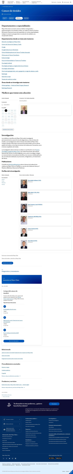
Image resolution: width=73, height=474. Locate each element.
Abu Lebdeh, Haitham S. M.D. (34, 180)
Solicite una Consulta (7, 14)
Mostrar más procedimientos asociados (10, 376)
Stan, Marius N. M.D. (32, 240)
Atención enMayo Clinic (26, 18)
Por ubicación (4, 102)
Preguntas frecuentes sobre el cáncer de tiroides (12, 358)
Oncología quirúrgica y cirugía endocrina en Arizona (15, 66)
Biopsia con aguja (5, 367)
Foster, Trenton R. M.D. (33, 228)
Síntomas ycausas (5, 18)
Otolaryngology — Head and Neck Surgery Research (15, 85)
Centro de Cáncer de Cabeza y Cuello (11, 44)
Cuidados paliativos (6, 370)
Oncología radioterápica (8, 68)
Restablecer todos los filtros (8, 129)
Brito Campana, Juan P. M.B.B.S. (35, 204)
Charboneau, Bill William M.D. (34, 216)
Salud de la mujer (6, 76)
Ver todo (3, 184)
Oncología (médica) (7, 63)
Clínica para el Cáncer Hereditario (10, 55)
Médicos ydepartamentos (19, 18)
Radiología (4, 74)
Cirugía (3, 47)
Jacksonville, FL (6, 104)
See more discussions (13, 341)
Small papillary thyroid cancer (9, 309)
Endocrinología (6, 58)
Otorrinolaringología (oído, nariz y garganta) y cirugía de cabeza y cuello (20, 71)
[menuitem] (5, 18)
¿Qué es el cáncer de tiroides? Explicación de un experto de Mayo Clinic (17, 352)
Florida (3, 181)
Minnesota (3, 182)
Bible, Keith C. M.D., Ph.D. (33, 192)
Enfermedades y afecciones (8, 6)
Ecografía (4, 373)
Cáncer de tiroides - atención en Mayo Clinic (11, 258)
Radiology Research (7, 88)
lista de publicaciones (14, 164)
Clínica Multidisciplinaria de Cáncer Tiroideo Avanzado (16, 52)
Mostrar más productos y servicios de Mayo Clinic (12, 387)
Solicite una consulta (7, 263)
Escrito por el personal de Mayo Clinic (10, 255)
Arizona (3, 179)
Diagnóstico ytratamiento (11, 18)
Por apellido (4, 107)
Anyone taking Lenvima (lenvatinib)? (11, 333)
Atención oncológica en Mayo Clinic (11, 42)
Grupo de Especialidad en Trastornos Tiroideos (14, 60)
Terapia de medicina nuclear (9, 79)
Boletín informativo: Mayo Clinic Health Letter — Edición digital (15, 384)
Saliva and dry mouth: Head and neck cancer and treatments (13, 321)
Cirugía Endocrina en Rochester (10, 50)
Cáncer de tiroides (11, 10)
